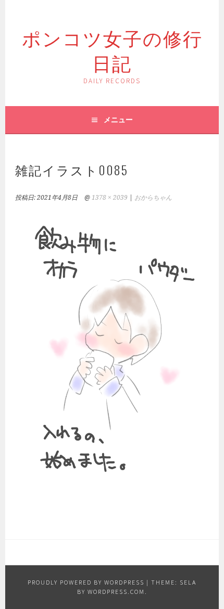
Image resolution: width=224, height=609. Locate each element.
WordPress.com (116, 591)
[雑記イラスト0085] (112, 491)
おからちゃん (153, 197)
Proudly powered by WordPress (86, 582)
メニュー (118, 119)
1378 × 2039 (110, 197)
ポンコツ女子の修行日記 (112, 49)
